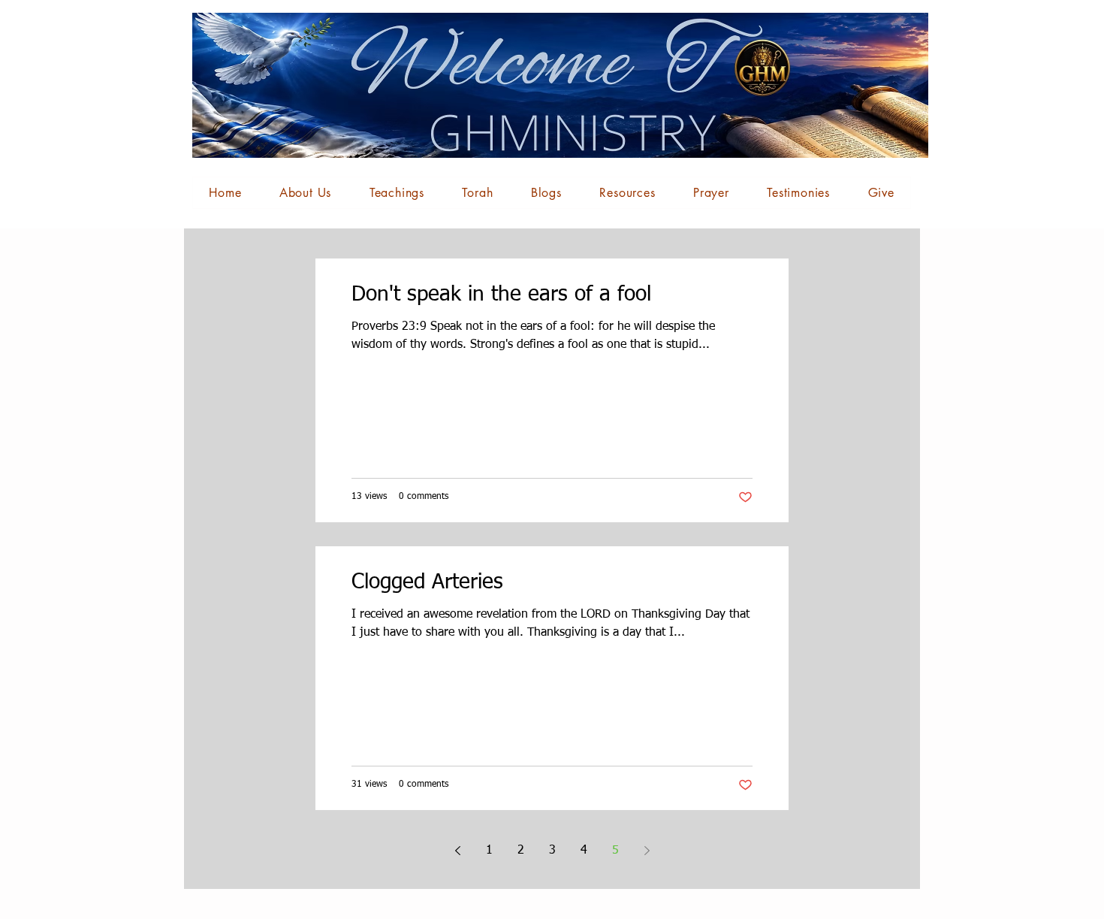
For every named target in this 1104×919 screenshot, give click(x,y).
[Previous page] (457, 850)
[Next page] (646, 850)
